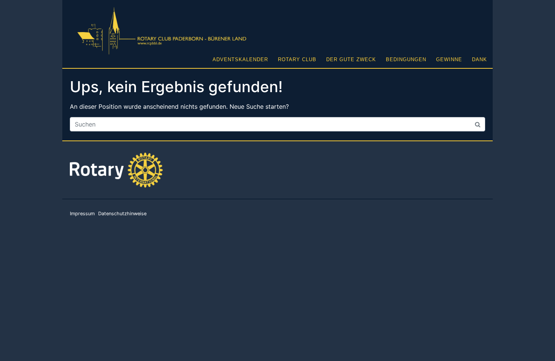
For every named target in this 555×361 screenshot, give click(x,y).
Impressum (82, 213)
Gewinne (449, 59)
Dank (479, 59)
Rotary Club (297, 59)
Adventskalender (240, 59)
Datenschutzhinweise (122, 213)
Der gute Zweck (351, 59)
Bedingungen (406, 59)
